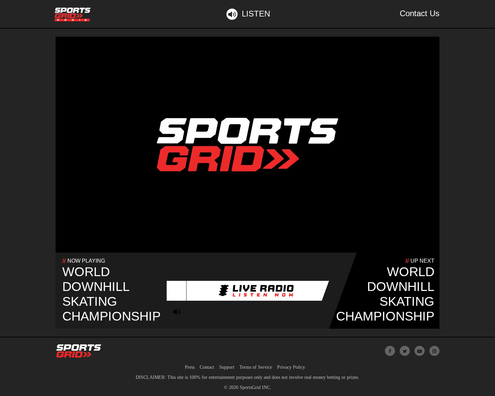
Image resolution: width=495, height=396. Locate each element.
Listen (256, 13)
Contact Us (419, 13)
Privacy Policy (291, 367)
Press (190, 367)
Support (226, 367)
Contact (207, 367)
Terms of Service (255, 367)
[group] (176, 311)
